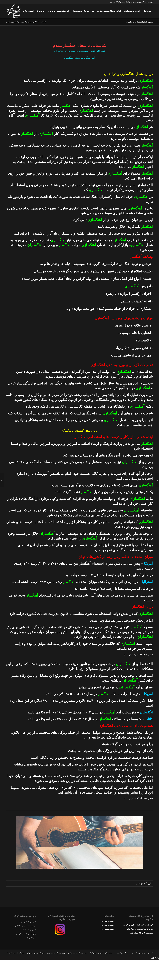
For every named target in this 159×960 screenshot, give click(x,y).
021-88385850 (107, 921)
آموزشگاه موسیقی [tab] (144, 883)
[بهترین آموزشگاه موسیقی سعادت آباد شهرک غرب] (13, 11)
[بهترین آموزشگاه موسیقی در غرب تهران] (157, 480)
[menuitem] (147, 11)
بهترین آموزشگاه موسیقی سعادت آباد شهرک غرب (130, 953)
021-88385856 (107, 925)
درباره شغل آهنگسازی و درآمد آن (139, 22)
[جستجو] (18, 11)
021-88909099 (107, 929)
